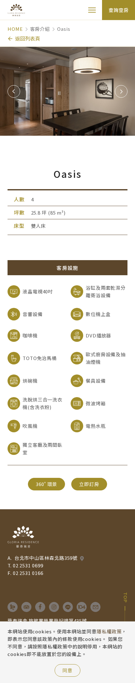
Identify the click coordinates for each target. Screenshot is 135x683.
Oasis (63, 28)
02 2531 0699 (28, 565)
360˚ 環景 (46, 484)
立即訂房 (89, 484)
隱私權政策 (109, 631)
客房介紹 (40, 28)
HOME (15, 28)
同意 (67, 670)
